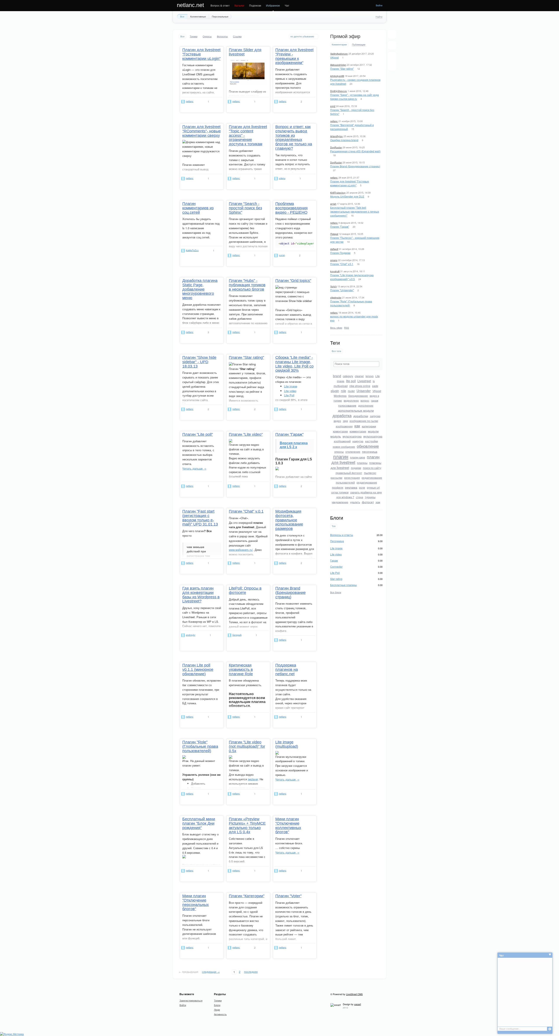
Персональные (220, 16)
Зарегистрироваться (190, 1000)
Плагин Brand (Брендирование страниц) (355, 166)
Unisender (364, 391)
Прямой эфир (345, 36)
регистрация (352, 477)
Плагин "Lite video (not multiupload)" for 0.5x (247, 746)
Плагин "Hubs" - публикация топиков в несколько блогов (247, 285)
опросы (339, 451)
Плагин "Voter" (288, 896)
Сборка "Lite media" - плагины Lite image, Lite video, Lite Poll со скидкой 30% (294, 364)
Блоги (217, 1005)
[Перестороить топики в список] (392, 34)
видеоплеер (351, 400)
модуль (335, 436)
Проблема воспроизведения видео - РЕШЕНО (291, 208)
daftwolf (334, 249)
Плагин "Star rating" (342, 68)
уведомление (340, 502)
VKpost (334, 57)
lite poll (351, 381)
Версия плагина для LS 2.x (294, 445)
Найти (379, 16)
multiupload (341, 386)
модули (373, 431)
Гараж (334, 560)
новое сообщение (344, 446)
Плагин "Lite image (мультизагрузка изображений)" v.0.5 (352, 277)
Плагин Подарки (340, 253)
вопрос (365, 400)
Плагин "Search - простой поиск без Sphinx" (245, 208)
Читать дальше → (194, 468)
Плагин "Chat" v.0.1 (341, 264)
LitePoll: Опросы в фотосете (245, 590)
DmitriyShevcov (338, 91)
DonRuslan (336, 147)
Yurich (333, 286)
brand (337, 376)
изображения (344, 426)
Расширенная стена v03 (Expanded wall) (355, 151)
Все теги (336, 351)
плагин (340, 456)
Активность (220, 1014)
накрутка (357, 441)
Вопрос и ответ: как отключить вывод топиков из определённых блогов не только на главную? (293, 138)
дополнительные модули (356, 410)
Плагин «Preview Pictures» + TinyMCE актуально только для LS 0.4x (247, 825)
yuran (282, 255)
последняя (251, 972)
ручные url (373, 487)
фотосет (368, 502)
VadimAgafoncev (339, 53)
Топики (193, 36)
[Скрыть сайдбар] (392, 45)
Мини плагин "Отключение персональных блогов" (195, 902)
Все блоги (335, 592)
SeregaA (237, 635)
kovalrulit (335, 271)
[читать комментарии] (216, 101)
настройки (371, 441)
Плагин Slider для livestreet (245, 52)
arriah (333, 203)
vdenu (282, 178)
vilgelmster (336, 297)
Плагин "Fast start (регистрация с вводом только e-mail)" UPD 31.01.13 (200, 517)
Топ (334, 526)
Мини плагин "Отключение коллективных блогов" (288, 825)
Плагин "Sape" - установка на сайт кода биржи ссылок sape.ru (354, 97)
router (351, 391)
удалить (355, 502)
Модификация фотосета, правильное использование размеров (289, 520)
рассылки (336, 477)
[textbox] (356, 364)
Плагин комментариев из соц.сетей (198, 208)
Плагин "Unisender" (342, 290)
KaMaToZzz (192, 250)
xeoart (357, 1004)
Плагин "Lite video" (246, 434)
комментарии (358, 431)
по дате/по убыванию (302, 36)
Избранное (273, 5)
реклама (351, 487)
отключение (352, 451)
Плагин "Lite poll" (197, 434)
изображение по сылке (364, 421)
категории (369, 426)
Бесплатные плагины (343, 585)
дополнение (365, 405)
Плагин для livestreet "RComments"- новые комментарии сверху (201, 131)
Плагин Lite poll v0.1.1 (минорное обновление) (197, 669)
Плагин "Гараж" (339, 226)
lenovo (370, 376)
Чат (287, 5)
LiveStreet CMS (354, 994)
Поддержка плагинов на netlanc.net (286, 669)
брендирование (358, 395)
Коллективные (198, 16)
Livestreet (364, 381)
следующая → (211, 972)
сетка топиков (340, 492)
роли (362, 487)
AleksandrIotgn (338, 64)
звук (345, 421)
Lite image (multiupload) (286, 744)
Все (182, 16)
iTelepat (334, 234)
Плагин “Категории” (246, 896)
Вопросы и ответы (341, 535)
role (343, 391)
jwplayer (253, 779)
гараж (374, 400)
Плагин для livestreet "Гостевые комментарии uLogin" (349, 183)
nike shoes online (359, 386)
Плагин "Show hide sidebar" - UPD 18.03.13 (199, 361)
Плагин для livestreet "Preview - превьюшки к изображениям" (294, 56)
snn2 (332, 106)
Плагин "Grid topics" (293, 280)
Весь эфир (336, 327)
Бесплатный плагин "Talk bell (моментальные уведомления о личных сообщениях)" (354, 211)
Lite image (336, 548)
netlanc (334, 121)
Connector (336, 566)
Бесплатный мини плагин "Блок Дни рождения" (198, 823)
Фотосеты (222, 36)
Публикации (358, 44)
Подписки (255, 5)
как (357, 426)
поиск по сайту (372, 468)
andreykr (190, 635)
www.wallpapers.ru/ (241, 550)
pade (375, 386)
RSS (346, 327)
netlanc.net (190, 5)
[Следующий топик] (392, 64)
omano (333, 260)
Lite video (336, 554)
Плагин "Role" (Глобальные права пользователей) (200, 746)
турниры (370, 497)
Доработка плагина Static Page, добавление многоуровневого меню (199, 289)
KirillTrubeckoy (338, 192)
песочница (369, 451)
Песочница (337, 541)
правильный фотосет (349, 473)
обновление (368, 446)
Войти (379, 5)
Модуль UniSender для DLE (347, 196)
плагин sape (357, 457)
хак (378, 502)
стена (359, 497)
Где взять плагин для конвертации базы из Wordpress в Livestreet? (201, 594)
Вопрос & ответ (220, 5)
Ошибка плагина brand (344, 140)
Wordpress (340, 395)
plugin (335, 391)
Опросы (207, 36)
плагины (362, 463)
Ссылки (237, 36)
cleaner (359, 376)
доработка (342, 415)
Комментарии (339, 44)
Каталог (239, 5)
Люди (217, 1009)
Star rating (336, 579)
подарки (356, 468)
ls (374, 381)
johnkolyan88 (337, 76)
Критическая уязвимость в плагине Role (241, 669)
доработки (360, 416)
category (348, 376)
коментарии (340, 431)
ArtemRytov (336, 136)
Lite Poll (335, 572)
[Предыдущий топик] (392, 57)
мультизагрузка (352, 436)
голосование (347, 405)
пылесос (370, 472)
